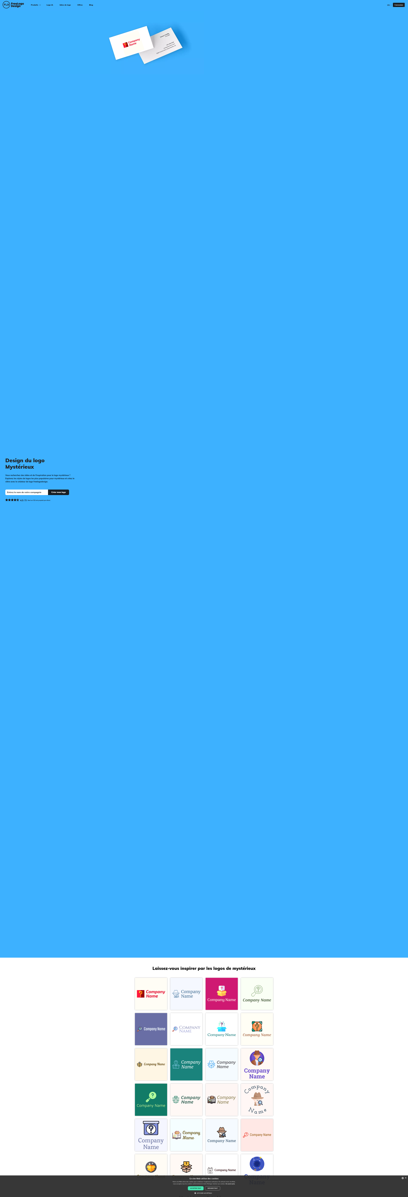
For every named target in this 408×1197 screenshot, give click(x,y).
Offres (80, 5)
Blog (91, 5)
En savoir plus (230, 1184)
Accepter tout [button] (195, 1188)
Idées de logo (65, 5)
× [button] (405, 1178)
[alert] (204, 1186)
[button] (204, 1193)
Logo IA (50, 5)
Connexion (399, 5)
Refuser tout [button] (213, 1188)
